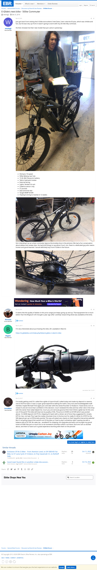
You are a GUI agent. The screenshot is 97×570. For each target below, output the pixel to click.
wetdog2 (6, 15)
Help (2, 558)
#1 (94, 18)
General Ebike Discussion (30, 458)
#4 (94, 398)
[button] (22, 3)
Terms (7, 558)
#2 (94, 309)
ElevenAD (88, 453)
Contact (13, 558)
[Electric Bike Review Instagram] (10, 561)
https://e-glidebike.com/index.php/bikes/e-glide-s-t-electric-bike (38, 333)
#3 (94, 325)
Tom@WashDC (11, 458)
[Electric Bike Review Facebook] (6, 561)
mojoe (89, 464)
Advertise (20, 558)
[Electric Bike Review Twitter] (14, 561)
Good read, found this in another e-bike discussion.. (28, 462)
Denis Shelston (11, 464)
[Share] (91, 18)
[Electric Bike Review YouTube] (2, 561)
